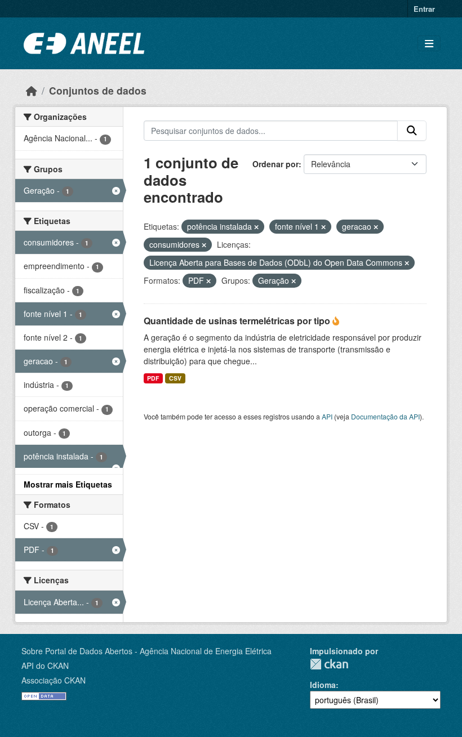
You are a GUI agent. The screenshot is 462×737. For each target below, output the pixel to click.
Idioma (323, 684)
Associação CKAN (53, 680)
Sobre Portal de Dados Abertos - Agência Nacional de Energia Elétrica (146, 650)
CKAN (329, 664)
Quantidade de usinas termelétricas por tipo (238, 320)
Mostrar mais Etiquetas (68, 484)
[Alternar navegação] (429, 43)
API (327, 416)
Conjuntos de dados (97, 90)
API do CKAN (45, 665)
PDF (153, 378)
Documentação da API (385, 416)
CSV (175, 378)
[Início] (31, 90)
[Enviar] (412, 130)
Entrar (424, 8)
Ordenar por (275, 163)
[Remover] (256, 226)
